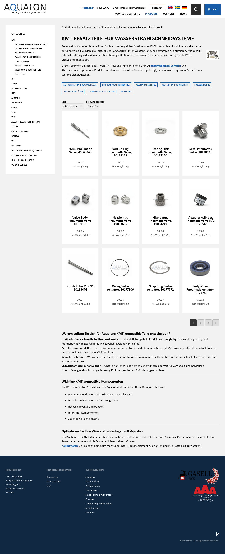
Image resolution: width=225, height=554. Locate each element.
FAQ (48, 486)
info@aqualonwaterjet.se (19, 480)
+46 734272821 (14, 476)
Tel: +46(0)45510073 (98, 7)
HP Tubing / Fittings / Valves (26, 150)
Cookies (89, 499)
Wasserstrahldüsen (24, 65)
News (183, 13)
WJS (13, 116)
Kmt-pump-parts (89, 27)
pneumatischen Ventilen (165, 65)
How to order (53, 481)
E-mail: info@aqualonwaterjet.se (129, 7)
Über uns (168, 13)
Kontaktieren (70, 446)
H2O (13, 93)
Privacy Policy (92, 486)
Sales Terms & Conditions (98, 494)
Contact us (52, 477)
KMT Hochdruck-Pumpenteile (28, 48)
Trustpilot (87, 8)
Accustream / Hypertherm (25, 121)
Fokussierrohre (22, 61)
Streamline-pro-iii (110, 27)
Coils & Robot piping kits (24, 155)
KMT (13, 39)
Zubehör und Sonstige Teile (28, 70)
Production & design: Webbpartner (199, 540)
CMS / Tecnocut (19, 131)
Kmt (76, 27)
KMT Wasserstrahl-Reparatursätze (31, 44)
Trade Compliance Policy (98, 503)
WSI (13, 140)
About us (90, 477)
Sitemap (89, 512)
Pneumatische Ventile (25, 53)
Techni (14, 126)
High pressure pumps (22, 159)
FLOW (14, 83)
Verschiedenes (19, 164)
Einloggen (157, 7)
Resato (15, 136)
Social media (92, 508)
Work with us (92, 481)
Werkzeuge (20, 74)
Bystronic (16, 102)
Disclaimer (91, 490)
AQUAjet (15, 97)
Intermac (16, 145)
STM (13, 112)
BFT (13, 78)
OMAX (14, 107)
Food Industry (19, 88)
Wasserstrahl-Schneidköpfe (28, 57)
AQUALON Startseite (127, 13)
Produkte (151, 13)
